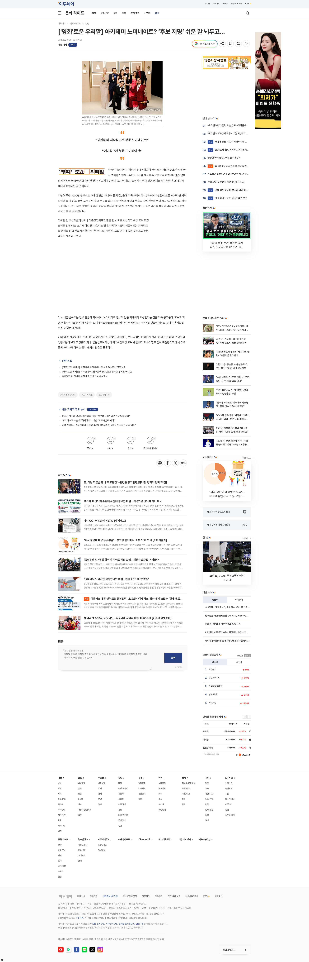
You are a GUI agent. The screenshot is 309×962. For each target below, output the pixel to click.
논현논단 (228, 783)
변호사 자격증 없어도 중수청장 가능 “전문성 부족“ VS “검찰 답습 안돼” (96, 416)
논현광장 (228, 788)
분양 (100, 799)
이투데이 (62, 23)
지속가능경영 (204, 839)
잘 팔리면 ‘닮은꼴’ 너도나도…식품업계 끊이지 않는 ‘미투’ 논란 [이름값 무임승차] (128, 618)
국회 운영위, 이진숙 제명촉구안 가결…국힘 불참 (234, 141)
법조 (207, 783)
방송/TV (105, 13)
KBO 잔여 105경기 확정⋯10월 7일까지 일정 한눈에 (232, 133)
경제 (140, 777)
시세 (59, 794)
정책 (100, 794)
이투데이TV (103, 839)
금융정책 (81, 783)
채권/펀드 (62, 815)
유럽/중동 (162, 810)
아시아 (161, 804)
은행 (80, 788)
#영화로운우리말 (67, 394)
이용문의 (159, 896)
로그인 (207, 3)
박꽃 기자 (62, 44)
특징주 (215, 599)
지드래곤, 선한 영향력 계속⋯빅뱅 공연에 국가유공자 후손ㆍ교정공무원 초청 (232, 444)
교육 (207, 788)
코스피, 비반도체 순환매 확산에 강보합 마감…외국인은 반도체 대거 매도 (123, 501)
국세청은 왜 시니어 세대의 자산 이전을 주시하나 (85, 376)
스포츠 (147, 13)
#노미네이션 (104, 394)
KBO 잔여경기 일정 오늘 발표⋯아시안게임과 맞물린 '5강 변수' (237, 125)
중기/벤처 (122, 820)
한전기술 (212, 703)
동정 (207, 815)
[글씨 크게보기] (246, 43)
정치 (184, 777)
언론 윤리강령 (98, 923)
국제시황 (61, 825)
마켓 (60, 777)
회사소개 (81, 896)
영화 (115, 13)
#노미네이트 (86, 394)
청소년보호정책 (130, 896)
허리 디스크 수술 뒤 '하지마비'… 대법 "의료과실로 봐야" (88, 420)
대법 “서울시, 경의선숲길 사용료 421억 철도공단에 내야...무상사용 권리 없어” (99, 425)
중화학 (121, 799)
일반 (157, 13)
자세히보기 (93, 409)
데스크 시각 (230, 799)
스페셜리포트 (124, 839)
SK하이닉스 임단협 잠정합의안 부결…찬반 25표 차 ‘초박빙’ (116, 579)
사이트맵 (218, 896)
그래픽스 (81, 855)
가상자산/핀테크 (84, 810)
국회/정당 (186, 788)
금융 (80, 777)
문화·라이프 (74, 12)
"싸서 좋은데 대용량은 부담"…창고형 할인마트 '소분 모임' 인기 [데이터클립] (125, 540)
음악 (124, 13)
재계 (120, 783)
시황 (59, 788)
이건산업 (212, 669)
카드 (80, 804)
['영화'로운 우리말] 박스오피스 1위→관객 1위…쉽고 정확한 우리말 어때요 (97, 371)
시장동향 (101, 783)
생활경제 (141, 794)
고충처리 (146, 896)
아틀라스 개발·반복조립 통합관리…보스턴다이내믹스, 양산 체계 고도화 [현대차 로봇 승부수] (138, 598)
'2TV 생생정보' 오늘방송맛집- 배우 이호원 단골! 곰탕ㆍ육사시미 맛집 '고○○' (232, 330)
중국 (160, 799)
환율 (59, 820)
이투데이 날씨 (185, 839)
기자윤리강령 (111, 923)
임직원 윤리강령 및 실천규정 (131, 923)
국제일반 (162, 788)
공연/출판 (135, 13)
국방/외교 (186, 794)
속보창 (225, 3)
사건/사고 (209, 794)
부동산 (101, 777)
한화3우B (213, 694)
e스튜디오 (102, 845)
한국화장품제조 (215, 686)
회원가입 (216, 3)
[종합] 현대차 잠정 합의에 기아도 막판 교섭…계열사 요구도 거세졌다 (121, 559)
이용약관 (94, 896)
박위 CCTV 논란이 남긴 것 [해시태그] (105, 520)
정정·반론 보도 (174, 896)
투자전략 (239, 599)
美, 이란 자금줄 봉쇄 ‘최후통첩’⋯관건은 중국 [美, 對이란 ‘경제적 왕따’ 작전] (125, 482)
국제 (160, 777)
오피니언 (229, 777)
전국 (207, 804)
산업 (120, 777)
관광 (94, 13)
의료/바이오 (123, 815)
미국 (160, 794)
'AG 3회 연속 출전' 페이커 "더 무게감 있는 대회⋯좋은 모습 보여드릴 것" (232, 419)
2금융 (80, 799)
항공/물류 (122, 804)
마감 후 (228, 804)
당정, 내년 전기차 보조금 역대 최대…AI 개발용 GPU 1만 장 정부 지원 (244, 190)
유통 (120, 810)
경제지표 (141, 788)
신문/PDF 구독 (236, 3)
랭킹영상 (101, 850)
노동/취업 (209, 799)
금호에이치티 (214, 677)
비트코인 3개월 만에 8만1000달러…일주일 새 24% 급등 (235, 173)
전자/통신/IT (123, 788)
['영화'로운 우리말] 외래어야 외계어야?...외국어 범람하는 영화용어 (94, 367)
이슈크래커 (82, 845)
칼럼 (227, 810)
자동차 (121, 794)
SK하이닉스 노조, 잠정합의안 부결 (228, 198)
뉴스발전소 (83, 839)
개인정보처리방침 (110, 896)
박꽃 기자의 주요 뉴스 (73, 409)
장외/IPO (62, 799)
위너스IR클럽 (164, 839)
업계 (100, 788)
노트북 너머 (230, 815)
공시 (59, 783)
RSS (247, 3)
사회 (207, 777)
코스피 (215, 662)
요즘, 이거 (82, 850)
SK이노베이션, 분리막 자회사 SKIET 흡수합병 (234, 149)
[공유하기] (222, 43)
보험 (80, 794)
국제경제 (162, 783)
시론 (227, 794)
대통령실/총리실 (188, 783)
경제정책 (141, 783)
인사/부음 (209, 810)
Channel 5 (144, 839)
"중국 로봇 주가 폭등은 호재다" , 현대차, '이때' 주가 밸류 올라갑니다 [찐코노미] (227, 247)
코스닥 (239, 662)
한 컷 (80, 861)
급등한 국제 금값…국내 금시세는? (224, 157)
